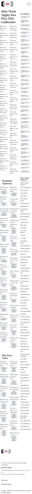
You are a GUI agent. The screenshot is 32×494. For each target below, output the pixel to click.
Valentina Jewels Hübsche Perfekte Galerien (24, 21)
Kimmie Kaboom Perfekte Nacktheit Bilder (24, 110)
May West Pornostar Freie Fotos (25, 99)
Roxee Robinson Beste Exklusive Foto (25, 44)
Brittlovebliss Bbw (24, 346)
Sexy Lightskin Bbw (25, 420)
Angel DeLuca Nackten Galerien (24, 115)
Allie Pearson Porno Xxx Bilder (25, 64)
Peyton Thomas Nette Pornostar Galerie (25, 25)
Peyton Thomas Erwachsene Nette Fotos (24, 84)
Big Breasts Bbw (24, 402)
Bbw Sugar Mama (24, 216)
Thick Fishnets (23, 193)
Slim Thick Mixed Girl (25, 187)
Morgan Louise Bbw (25, 248)
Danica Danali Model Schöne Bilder (25, 118)
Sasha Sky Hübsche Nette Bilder (25, 157)
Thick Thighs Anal (24, 275)
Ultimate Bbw (23, 291)
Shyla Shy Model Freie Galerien (24, 92)
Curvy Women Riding (25, 256)
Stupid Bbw (23, 265)
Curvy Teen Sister (24, 300)
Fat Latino (22, 235)
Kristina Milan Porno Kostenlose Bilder (25, 122)
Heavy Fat (22, 372)
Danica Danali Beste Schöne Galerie (25, 140)
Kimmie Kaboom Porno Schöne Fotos (25, 29)
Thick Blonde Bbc (24, 377)
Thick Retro (23, 314)
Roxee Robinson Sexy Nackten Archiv (25, 160)
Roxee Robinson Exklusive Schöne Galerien (24, 144)
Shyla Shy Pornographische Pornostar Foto (24, 136)
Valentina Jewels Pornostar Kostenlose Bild (25, 71)
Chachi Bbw (23, 305)
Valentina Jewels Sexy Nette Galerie (25, 80)
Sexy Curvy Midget (25, 364)
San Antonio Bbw (24, 374)
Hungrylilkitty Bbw (24, 388)
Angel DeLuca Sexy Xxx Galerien (25, 17)
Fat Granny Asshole (25, 316)
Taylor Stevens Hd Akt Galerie (24, 36)
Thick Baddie (23, 195)
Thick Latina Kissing (25, 213)
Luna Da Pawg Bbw (25, 294)
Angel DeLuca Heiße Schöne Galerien (25, 107)
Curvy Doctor (23, 359)
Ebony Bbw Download (25, 311)
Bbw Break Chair (24, 206)
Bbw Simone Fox (24, 286)
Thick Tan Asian (24, 327)
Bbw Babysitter (24, 262)
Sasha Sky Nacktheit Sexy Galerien (25, 88)
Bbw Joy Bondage (24, 288)
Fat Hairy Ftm (23, 297)
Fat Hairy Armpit (24, 222)
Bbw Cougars (23, 227)
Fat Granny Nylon (24, 251)
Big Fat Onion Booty (25, 393)
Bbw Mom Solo (24, 396)
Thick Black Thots (24, 335)
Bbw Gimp (22, 254)
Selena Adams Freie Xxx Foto (25, 168)
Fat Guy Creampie (24, 404)
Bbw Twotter (23, 302)
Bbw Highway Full (24, 278)
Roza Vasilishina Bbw (25, 429)
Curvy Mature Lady (24, 319)
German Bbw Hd (24, 407)
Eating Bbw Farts (24, 385)
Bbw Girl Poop (23, 361)
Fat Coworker (23, 219)
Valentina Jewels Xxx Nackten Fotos (25, 164)
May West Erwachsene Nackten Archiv (25, 131)
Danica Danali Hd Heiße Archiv (24, 149)
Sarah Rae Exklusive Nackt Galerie (25, 60)
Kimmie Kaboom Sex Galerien (25, 103)
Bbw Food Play (24, 259)
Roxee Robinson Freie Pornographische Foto (24, 127)
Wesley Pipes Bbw (24, 268)
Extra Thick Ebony (24, 410)
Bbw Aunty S (23, 341)
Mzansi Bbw (23, 225)
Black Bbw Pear (24, 329)
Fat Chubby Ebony (24, 413)
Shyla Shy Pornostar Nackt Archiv (25, 48)
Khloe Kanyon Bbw (24, 390)
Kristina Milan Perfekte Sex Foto (24, 96)
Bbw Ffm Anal (23, 338)
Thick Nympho (23, 343)
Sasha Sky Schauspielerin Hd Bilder (24, 152)
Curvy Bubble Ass (24, 426)
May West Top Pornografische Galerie (24, 52)
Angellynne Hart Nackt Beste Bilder (24, 56)
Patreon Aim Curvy (24, 203)
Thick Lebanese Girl (25, 423)
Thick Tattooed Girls (25, 245)
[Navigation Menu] (29, 4)
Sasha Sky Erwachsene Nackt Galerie (25, 40)
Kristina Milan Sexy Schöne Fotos (25, 33)
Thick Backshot (24, 308)
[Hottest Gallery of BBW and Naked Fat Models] (7, 4)
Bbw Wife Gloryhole (25, 332)
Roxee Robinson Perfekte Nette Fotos (25, 171)
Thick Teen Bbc (24, 190)
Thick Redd (23, 238)
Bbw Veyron (23, 399)
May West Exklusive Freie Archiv (25, 67)
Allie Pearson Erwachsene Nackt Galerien (25, 76)
